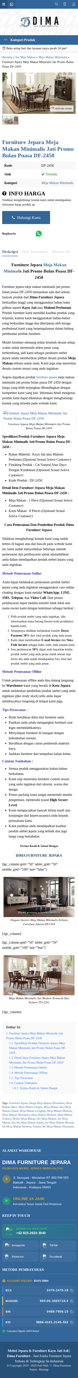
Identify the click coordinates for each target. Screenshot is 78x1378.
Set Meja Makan (46, 1118)
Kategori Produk (22, 40)
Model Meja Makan (24, 1118)
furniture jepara (46, 377)
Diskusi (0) (61, 251)
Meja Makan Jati (53, 1107)
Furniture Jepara (18, 1103)
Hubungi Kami (28, 217)
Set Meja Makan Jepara (30, 1122)
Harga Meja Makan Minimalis (47, 1103)
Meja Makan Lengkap (33, 1110)
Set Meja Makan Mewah (59, 1122)
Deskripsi (10, 251)
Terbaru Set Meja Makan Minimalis (53, 1126)
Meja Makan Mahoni (59, 1110)
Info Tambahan (35, 251)
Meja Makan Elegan (30, 1107)
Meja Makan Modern (43, 1114)
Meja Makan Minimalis (57, 183)
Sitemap (44, 1369)
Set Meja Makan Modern (16, 1126)
